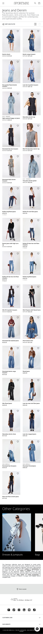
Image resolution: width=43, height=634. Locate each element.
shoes (22, 574)
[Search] (35, 3)
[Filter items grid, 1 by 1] (39, 24)
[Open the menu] (3, 3)
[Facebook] (8, 610)
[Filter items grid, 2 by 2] (35, 24)
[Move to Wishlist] (18, 31)
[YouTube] (29, 610)
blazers (29, 570)
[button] (37, 629)
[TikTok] (34, 610)
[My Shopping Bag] (39, 3)
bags (18, 574)
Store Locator (22, 589)
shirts (22, 570)
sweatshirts (35, 569)
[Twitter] (14, 610)
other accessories (33, 574)
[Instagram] (19, 610)
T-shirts (26, 569)
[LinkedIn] (24, 610)
